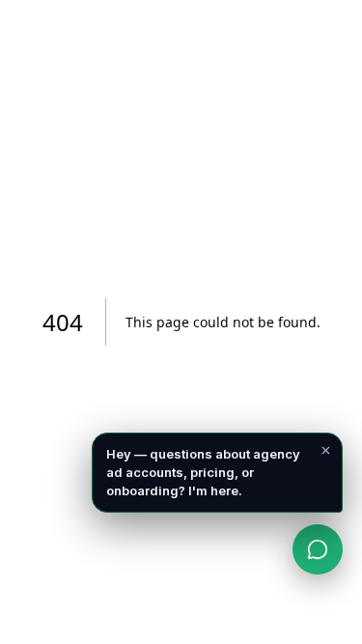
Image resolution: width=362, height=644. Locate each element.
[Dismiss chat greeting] (325, 450)
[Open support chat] (317, 549)
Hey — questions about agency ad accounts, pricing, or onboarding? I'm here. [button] (203, 472)
